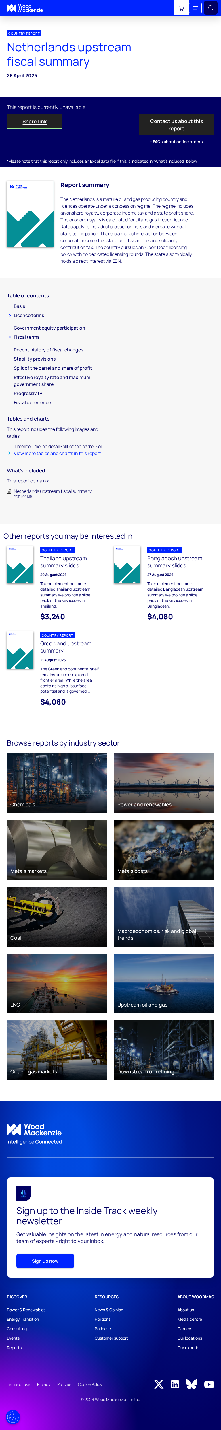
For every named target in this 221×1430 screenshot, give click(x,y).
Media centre (190, 1319)
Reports (14, 1347)
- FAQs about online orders (176, 141)
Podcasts (103, 1328)
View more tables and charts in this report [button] (57, 453)
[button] (195, 8)
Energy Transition (23, 1319)
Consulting (17, 1328)
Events (13, 1338)
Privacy (43, 1384)
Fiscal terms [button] (26, 337)
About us (186, 1309)
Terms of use (18, 1384)
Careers (185, 1328)
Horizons (102, 1319)
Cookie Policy (90, 1384)
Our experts (188, 1347)
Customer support (111, 1338)
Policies (64, 1384)
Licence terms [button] (29, 315)
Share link (34, 121)
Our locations (190, 1338)
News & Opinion (109, 1309)
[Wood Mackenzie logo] (25, 8)
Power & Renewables (26, 1309)
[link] (110, 1134)
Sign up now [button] (45, 1261)
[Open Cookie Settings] (13, 1417)
